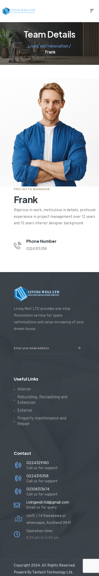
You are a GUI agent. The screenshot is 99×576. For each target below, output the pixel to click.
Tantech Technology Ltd (52, 572)
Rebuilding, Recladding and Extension (42, 400)
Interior (24, 389)
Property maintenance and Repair (41, 421)
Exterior (24, 410)
